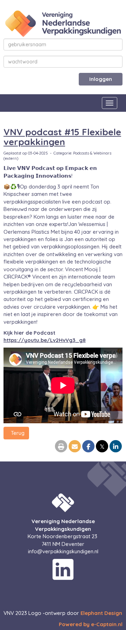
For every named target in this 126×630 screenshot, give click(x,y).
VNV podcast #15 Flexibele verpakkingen (62, 137)
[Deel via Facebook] (88, 447)
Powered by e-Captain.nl (90, 624)
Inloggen (100, 79)
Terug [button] (16, 433)
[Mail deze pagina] (75, 447)
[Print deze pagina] (61, 447)
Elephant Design (101, 613)
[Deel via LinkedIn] (115, 447)
